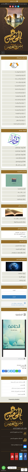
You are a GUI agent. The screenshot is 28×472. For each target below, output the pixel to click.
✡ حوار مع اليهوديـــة (20, 71)
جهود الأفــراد (22, 276)
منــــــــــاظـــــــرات (21, 192)
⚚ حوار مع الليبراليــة (20, 103)
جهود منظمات (21, 273)
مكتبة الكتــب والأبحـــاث (19, 218)
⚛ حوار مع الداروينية (20, 113)
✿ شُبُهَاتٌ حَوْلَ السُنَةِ (20, 151)
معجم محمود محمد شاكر (18, 388)
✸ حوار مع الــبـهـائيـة (20, 116)
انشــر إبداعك (22, 280)
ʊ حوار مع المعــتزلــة (20, 92)
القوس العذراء (21, 394)
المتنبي (22, 385)
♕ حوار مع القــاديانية (20, 89)
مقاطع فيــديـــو (21, 195)
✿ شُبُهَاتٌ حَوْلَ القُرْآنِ (20, 147)
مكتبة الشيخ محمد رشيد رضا (17, 305)
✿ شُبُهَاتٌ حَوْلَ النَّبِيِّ (20, 154)
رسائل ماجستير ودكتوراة (19, 222)
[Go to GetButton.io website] (3, 470)
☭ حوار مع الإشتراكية (20, 106)
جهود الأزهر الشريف (20, 249)
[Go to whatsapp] (3, 468)
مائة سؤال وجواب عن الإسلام (18, 252)
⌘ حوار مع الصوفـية (20, 96)
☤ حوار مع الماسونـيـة (20, 85)
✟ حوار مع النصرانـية (20, 75)
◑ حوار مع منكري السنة (19, 123)
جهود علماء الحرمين (20, 245)
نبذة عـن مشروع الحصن (16, 432)
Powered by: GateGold (14, 399)
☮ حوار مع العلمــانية (20, 99)
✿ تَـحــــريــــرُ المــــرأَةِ (20, 165)
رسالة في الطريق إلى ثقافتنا (17, 391)
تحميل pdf (21, 358)
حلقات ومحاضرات (21, 199)
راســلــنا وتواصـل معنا (16, 444)
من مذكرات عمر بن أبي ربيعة (17, 382)
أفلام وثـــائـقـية (21, 188)
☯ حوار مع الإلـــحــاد (20, 82)
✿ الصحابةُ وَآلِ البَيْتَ (20, 158)
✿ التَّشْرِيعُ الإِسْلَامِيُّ (20, 161)
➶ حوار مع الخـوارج (20, 120)
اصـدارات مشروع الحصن (16, 438)
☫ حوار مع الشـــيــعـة (20, 78)
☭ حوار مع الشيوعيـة (20, 110)
